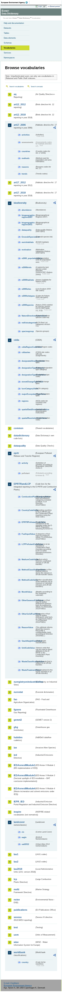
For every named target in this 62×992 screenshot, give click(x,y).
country (25, 962)
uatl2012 (25, 844)
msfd (16, 889)
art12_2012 (20, 104)
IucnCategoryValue (28, 389)
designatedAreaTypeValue (28, 361)
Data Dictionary (24, 18)
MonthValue (27, 592)
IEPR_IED (19, 801)
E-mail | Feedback (11, 983)
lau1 (16, 854)
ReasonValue (27, 627)
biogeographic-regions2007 (28, 216)
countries (26, 151)
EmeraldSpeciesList (28, 237)
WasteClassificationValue (28, 661)
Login (40, 6)
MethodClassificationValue (28, 570)
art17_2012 (20, 182)
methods (25, 158)
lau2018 (18, 869)
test (16, 927)
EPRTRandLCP (22, 484)
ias (15, 747)
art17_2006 (20, 125)
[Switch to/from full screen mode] (45, 6)
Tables (6, 33)
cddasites (26, 352)
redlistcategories (28, 323)
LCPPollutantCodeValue (28, 544)
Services (7, 53)
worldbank (19, 952)
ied (15, 755)
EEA (15, 2)
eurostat (18, 692)
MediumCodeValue (28, 559)
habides (18, 737)
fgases (17, 709)
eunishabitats (28, 242)
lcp (15, 879)
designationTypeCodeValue (28, 375)
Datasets (7, 28)
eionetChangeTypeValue (28, 382)
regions (25, 401)
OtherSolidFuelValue (28, 614)
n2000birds (26, 267)
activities (26, 135)
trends (24, 174)
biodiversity (20, 203)
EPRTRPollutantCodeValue (28, 522)
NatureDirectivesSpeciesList (28, 316)
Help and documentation (14, 23)
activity (25, 463)
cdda (16, 340)
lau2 (16, 861)
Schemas (8, 43)
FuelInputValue (28, 534)
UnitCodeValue (28, 648)
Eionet (15, 18)
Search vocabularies (16, 86)
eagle (24, 837)
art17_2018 (20, 192)
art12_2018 (20, 114)
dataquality (26, 230)
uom (16, 935)
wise (16, 942)
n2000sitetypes (28, 296)
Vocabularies (9, 48)
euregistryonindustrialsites (24, 682)
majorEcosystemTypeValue (28, 394)
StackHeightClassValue (28, 641)
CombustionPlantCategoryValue (28, 497)
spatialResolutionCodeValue (28, 418)
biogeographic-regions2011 (28, 224)
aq (15, 94)
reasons (25, 167)
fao (15, 699)
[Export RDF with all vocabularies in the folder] (54, 128)
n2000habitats (28, 280)
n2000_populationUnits (28, 258)
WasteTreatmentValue (28, 670)
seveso (18, 917)
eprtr (16, 453)
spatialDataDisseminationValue (28, 409)
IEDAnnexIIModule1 (24, 765)
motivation (26, 250)
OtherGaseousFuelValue (28, 600)
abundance (26, 210)
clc (23, 832)
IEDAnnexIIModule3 (24, 775)
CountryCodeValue (28, 510)
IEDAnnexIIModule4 (24, 788)
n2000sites (26, 289)
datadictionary (21, 435)
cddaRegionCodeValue (28, 347)
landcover (19, 822)
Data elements (10, 38)
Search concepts (37, 86)
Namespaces (9, 58)
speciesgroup (28, 331)
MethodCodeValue (28, 580)
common (18, 428)
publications (20, 910)
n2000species (28, 305)
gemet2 (18, 720)
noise (17, 899)
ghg (16, 727)
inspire (17, 812)
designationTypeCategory (28, 368)
